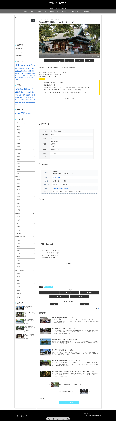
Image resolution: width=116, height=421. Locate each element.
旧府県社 (47, 286)
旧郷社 (27, 68)
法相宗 (30, 102)
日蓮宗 (18, 99)
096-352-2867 (56, 177)
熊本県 (42, 286)
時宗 (22, 102)
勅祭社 (25, 77)
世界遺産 (18, 113)
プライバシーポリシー (88, 413)
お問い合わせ (97, 413)
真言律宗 (31, 99)
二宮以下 (21, 73)
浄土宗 (29, 97)
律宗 (24, 102)
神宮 (25, 75)
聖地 (29, 113)
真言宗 (22, 89)
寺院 (17, 89)
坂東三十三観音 (22, 97)
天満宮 (31, 77)
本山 (31, 95)
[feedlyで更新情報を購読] (54, 304)
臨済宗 (28, 95)
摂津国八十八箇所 (25, 99)
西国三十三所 (21, 95)
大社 (18, 75)
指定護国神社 (28, 73)
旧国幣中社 (24, 71)
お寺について (19, 52)
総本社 (29, 71)
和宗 (32, 102)
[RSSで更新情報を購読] (84, 304)
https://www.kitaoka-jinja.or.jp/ (61, 188)
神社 (51, 286)
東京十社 (20, 79)
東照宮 (28, 77)
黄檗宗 (20, 102)
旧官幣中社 (30, 75)
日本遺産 (26, 113)
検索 (16, 17)
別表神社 (22, 65)
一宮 (31, 68)
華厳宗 (27, 102)
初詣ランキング (19, 55)
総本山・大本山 (25, 92)
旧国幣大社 (25, 79)
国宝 (23, 113)
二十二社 (21, 75)
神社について (19, 48)
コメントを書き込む (69, 402)
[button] (89, 60)
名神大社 (22, 68)
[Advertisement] (69, 108)
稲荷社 (21, 77)
